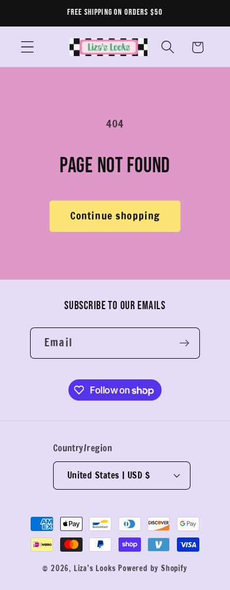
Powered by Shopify (153, 568)
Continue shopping (115, 215)
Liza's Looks (95, 568)
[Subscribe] (184, 343)
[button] (27, 47)
